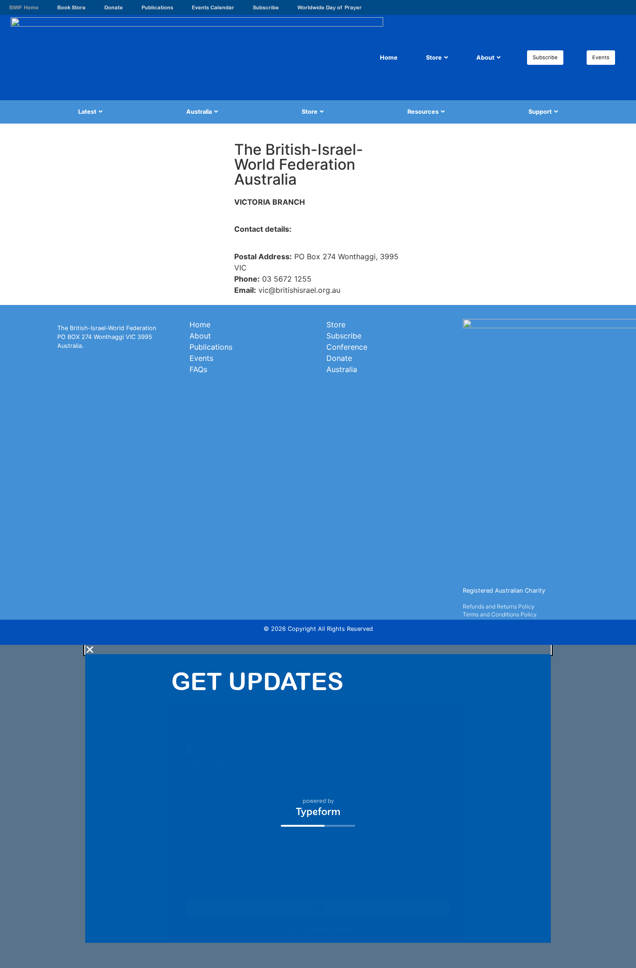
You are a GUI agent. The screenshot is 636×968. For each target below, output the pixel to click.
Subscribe (266, 7)
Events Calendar (213, 7)
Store (434, 57)
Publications (157, 7)
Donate (113, 7)
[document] (318, 806)
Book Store (71, 7)
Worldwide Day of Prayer (330, 7)
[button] (318, 649)
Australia (199, 111)
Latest (87, 111)
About (485, 57)
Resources (423, 111)
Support (540, 111)
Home (389, 57)
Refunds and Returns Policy (499, 606)
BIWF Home (24, 7)
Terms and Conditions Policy (500, 614)
